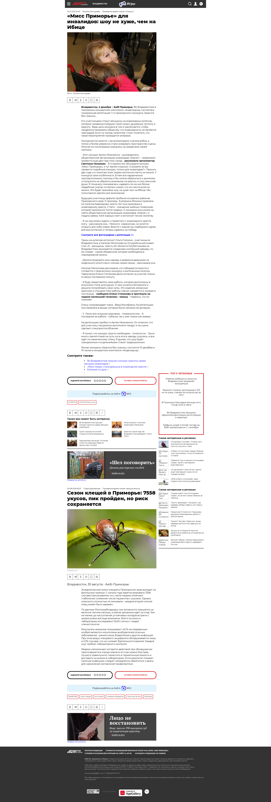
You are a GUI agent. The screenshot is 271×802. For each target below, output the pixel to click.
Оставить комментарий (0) (135, 381)
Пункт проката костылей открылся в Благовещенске (91, 433)
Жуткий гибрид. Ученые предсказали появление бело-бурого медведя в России (187, 542)
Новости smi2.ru (76, 480)
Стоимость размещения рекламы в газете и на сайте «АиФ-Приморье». (137, 751)
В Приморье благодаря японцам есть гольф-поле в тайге (181, 403)
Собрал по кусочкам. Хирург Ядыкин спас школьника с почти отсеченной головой (187, 453)
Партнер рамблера (109, 791)
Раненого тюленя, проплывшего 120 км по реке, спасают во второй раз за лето (181, 392)
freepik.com (72, 570)
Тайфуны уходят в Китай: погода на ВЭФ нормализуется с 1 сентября (181, 426)
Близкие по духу (97, 369)
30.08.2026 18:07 (74, 488)
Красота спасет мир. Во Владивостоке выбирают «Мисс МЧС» (138, 434)
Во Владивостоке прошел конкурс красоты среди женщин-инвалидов (94, 425)
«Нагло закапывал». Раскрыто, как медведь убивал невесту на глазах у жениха (186, 505)
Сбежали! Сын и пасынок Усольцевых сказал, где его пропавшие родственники (187, 462)
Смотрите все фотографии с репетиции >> (107, 235)
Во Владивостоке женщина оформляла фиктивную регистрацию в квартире (181, 415)
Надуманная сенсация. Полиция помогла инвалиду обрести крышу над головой (93, 443)
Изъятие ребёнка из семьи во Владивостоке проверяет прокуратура (181, 381)
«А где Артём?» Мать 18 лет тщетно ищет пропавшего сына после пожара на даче (186, 472)
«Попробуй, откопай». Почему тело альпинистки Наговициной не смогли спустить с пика (186, 444)
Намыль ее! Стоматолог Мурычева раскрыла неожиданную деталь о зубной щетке (186, 514)
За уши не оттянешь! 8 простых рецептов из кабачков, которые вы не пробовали (187, 532)
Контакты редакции (93, 751)
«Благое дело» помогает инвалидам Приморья (135, 424)
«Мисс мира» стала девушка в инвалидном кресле (117, 366)
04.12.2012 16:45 (73, 11)
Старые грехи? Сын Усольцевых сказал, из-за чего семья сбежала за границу (186, 495)
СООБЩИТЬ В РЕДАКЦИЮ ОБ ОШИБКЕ (150, 753)
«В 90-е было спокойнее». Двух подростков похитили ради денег (186, 480)
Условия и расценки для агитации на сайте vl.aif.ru (108, 753)
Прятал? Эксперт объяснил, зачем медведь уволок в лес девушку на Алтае (186, 523)
